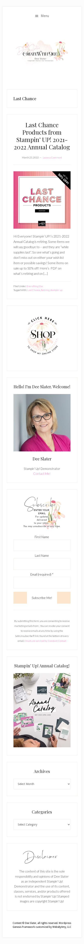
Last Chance (33, 290)
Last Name (42, 555)
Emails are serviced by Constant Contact (45, 640)
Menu (45, 16)
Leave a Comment (52, 157)
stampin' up (56, 290)
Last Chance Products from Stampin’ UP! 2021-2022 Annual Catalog (42, 136)
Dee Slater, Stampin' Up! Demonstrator (42, 52)
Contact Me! (42, 473)
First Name (42, 537)
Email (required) (41, 574)
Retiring (45, 290)
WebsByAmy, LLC (61, 927)
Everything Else (35, 286)
